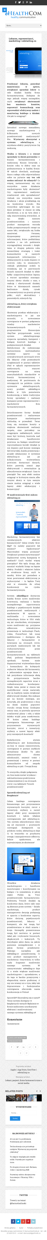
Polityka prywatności (35, 1228)
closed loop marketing (17, 1038)
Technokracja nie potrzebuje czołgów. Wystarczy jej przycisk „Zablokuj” (23, 1149)
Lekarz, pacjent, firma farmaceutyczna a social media (23, 1080)
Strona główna (9, 1228)
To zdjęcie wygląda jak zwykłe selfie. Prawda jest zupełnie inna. (22, 1159)
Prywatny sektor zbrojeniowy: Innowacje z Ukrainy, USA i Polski (22, 1177)
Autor (21, 1228)
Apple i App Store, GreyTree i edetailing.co (23, 1069)
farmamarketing (15, 1041)
